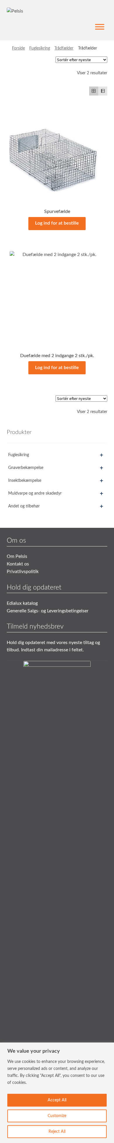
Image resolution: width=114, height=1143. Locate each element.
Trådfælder (63, 48)
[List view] (102, 91)
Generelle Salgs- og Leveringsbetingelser (48, 610)
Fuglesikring (39, 48)
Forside (18, 48)
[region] (57, 1093)
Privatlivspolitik (23, 571)
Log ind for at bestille (57, 223)
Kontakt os (18, 564)
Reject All (57, 1132)
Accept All (57, 1100)
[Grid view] (93, 91)
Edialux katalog (22, 603)
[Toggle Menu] (99, 27)
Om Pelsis (17, 556)
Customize (57, 1116)
